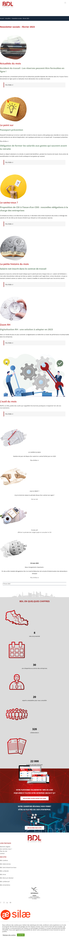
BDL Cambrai (4, 860)
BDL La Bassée (4, 871)
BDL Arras (3, 874)
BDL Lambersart (5, 881)
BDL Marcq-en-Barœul (6, 878)
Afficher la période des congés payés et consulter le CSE (34, 532)
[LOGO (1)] (22, 904)
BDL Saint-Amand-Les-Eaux (8, 867)
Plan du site (3, 851)
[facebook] (0, 902)
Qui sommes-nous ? (6, 849)
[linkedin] (7, 902)
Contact (2, 853)
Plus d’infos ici (34, 577)
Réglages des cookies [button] (9, 935)
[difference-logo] (34, 888)
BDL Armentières (5, 885)
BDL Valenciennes (5, 864)
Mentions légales (5, 846)
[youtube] (10, 902)
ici (12, 85)
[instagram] (4, 902)
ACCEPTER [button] (21, 935)
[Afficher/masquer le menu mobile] (65, 3)
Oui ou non (34, 499)
